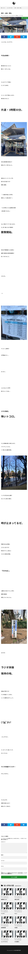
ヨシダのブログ (18, 950)
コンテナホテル (4, 941)
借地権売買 (3, 927)
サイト (2, 866)
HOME (3, 7)
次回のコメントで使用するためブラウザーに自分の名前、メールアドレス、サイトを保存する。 (14, 873)
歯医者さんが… (4, 899)
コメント (3, 841)
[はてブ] (23, 36)
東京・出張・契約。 (18, 7)
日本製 (16, 927)
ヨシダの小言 (9, 7)
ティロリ (3, 913)
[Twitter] (11, 36)
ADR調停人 (17, 941)
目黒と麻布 (17, 899)
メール (3, 860)
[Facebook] (4, 36)
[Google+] (17, 36)
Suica (16, 913)
